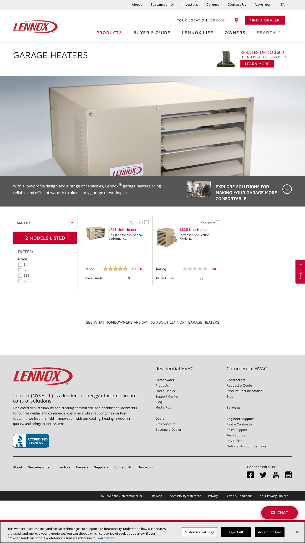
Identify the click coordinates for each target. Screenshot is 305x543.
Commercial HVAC (247, 368)
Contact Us (237, 4)
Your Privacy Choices (274, 496)
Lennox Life (198, 32)
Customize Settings (199, 532)
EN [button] (283, 4)
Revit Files (234, 441)
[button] (152, 191)
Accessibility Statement (185, 496)
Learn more (106, 538)
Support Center (166, 396)
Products (109, 32)
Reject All (236, 532)
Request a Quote (239, 385)
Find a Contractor (240, 424)
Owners (235, 32)
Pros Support (165, 424)
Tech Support (237, 435)
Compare (137, 222)
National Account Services (246, 446)
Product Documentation (245, 391)
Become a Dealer (168, 429)
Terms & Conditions (238, 496)
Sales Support (237, 430)
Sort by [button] (23, 223)
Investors (190, 4)
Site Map (156, 496)
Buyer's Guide (152, 32)
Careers (212, 4)
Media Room (164, 407)
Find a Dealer (264, 20)
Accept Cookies (269, 532)
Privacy (213, 496)
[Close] (297, 532)
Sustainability (162, 4)
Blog (158, 402)
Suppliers (101, 467)
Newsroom (264, 4)
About (137, 4)
